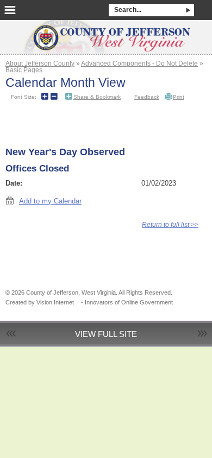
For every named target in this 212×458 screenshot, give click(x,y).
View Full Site (106, 334)
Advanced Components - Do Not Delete (139, 63)
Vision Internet (55, 302)
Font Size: (23, 97)
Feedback (146, 97)
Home (106, 33)
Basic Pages (23, 69)
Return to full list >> (170, 224)
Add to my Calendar (50, 201)
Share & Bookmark (97, 97)
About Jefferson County (39, 63)
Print (178, 97)
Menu (10, 10)
